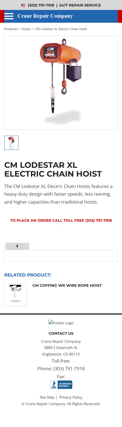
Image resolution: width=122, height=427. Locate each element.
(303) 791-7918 (40, 5)
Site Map (47, 397)
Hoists (26, 29)
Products (10, 29)
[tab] (17, 246)
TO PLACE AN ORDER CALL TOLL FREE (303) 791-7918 (61, 220)
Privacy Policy (70, 397)
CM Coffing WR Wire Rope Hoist (67, 285)
